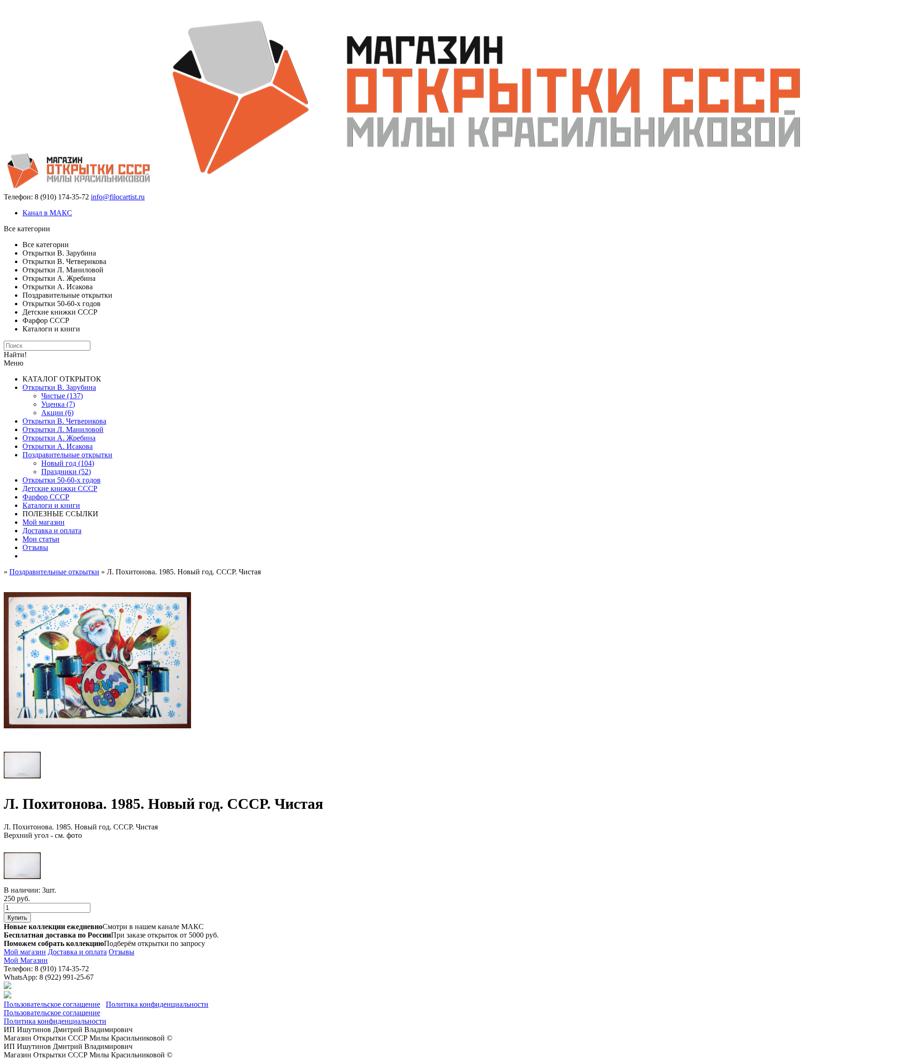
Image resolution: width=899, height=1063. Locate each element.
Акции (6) (57, 413)
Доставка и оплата (51, 531)
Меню (13, 363)
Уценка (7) (58, 404)
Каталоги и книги (51, 505)
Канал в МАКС (47, 213)
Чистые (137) (62, 396)
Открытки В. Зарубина (59, 387)
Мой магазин (43, 522)
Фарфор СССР (45, 497)
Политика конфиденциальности (157, 1004)
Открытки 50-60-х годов (61, 480)
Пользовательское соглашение (52, 1004)
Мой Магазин (26, 960)
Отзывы (35, 547)
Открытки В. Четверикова (64, 421)
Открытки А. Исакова (57, 446)
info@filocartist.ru (118, 197)
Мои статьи (40, 539)
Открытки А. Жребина (59, 438)
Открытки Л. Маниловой (62, 429)
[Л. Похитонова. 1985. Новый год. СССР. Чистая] (97, 742)
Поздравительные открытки (67, 455)
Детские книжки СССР (59, 488)
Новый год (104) (67, 463)
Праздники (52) (66, 472)
